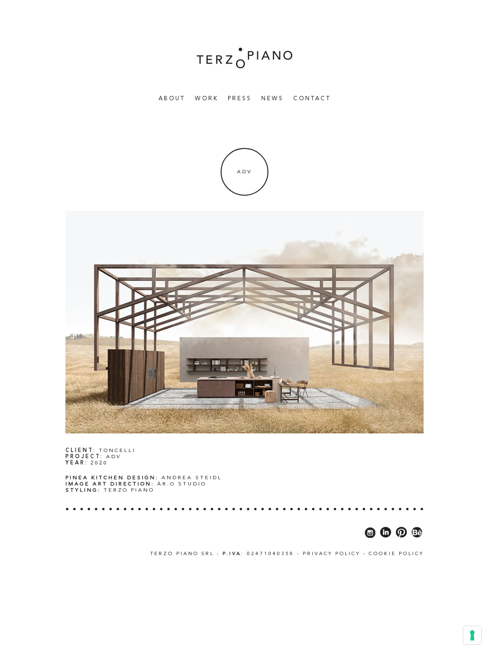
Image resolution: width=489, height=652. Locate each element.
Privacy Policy (331, 553)
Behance (417, 532)
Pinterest (401, 532)
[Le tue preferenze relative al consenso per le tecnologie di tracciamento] (472, 635)
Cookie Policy (396, 553)
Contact (312, 99)
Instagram (369, 532)
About (172, 99)
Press (240, 99)
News (272, 99)
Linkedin (385, 532)
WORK (206, 99)
